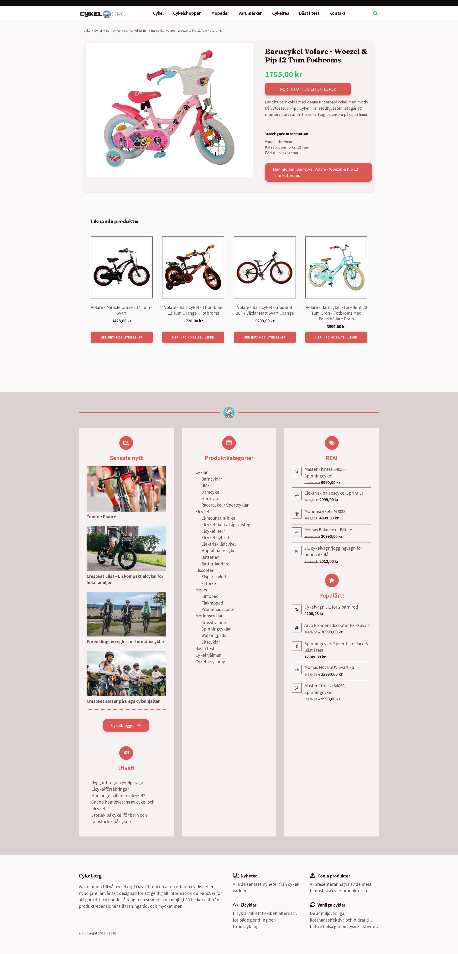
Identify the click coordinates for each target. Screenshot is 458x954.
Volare (289, 141)
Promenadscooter (218, 609)
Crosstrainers (214, 622)
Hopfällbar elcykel (219, 551)
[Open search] (375, 13)
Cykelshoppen (187, 13)
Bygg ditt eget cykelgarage (117, 782)
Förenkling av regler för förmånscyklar (125, 641)
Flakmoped (212, 603)
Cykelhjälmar (208, 655)
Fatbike (208, 583)
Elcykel (202, 511)
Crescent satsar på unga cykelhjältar (123, 701)
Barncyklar (113, 30)
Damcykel (210, 492)
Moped (202, 590)
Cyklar (98, 30)
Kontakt (337, 13)
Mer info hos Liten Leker (308, 89)
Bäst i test (309, 13)
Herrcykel (210, 498)
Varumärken (251, 13)
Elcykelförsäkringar (110, 789)
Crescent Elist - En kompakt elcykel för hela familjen (125, 579)
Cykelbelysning (210, 661)
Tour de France (101, 516)
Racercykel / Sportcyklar (225, 505)
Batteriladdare (215, 564)
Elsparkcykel (213, 577)
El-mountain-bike (218, 518)
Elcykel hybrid (215, 537)
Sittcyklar (210, 642)
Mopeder (220, 13)
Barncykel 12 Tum (136, 30)
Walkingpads (213, 635)
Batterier (210, 557)
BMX (205, 485)
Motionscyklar (209, 616)
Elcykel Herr (213, 531)
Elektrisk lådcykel (218, 544)
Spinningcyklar (216, 629)
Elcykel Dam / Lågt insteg (225, 524)
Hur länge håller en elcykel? (118, 795)
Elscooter (204, 570)
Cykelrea (280, 13)
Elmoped (210, 596)
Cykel (158, 13)
